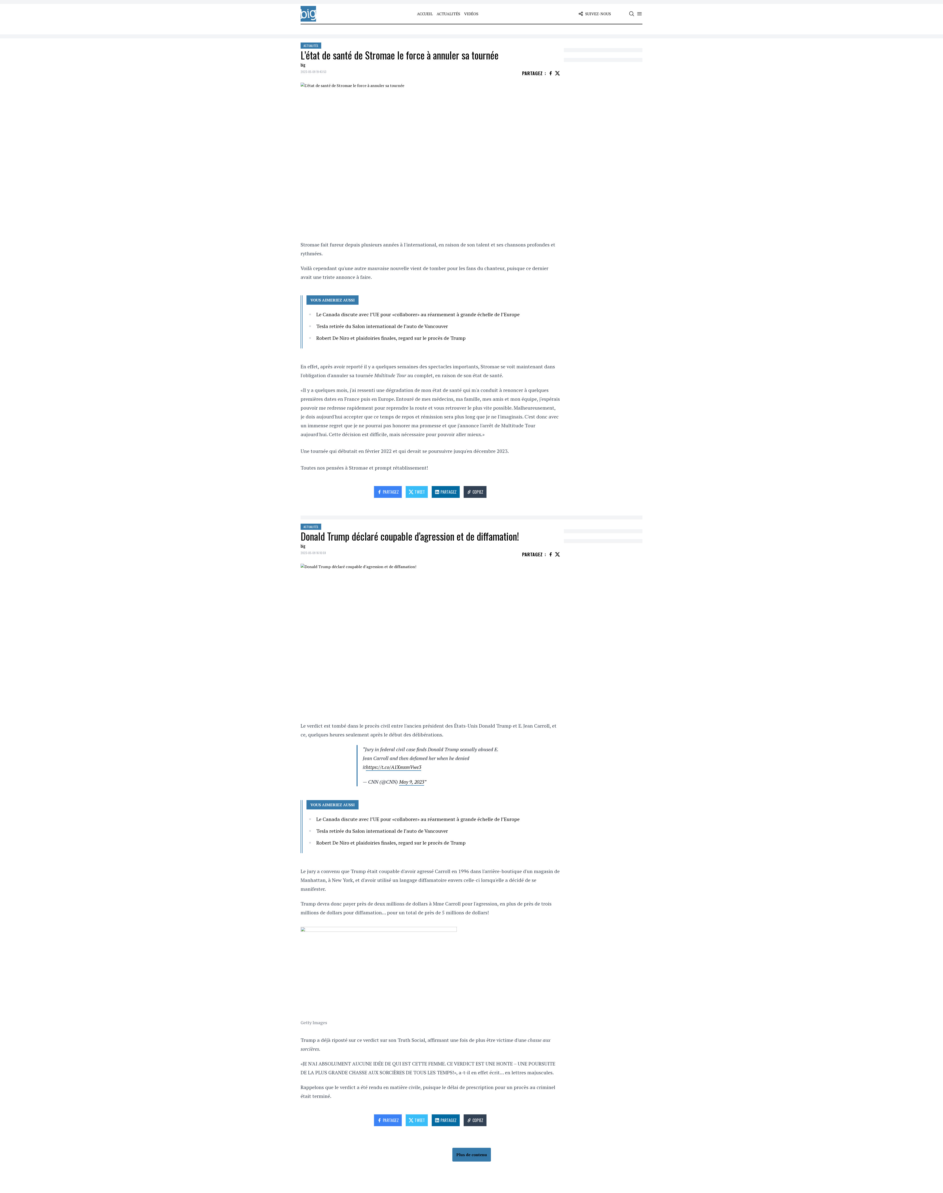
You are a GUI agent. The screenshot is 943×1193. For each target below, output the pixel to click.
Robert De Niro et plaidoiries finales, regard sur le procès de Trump (391, 338)
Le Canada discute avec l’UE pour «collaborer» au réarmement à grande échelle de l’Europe (418, 314)
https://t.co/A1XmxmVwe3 (393, 767)
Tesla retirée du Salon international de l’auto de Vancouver (382, 326)
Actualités (448, 13)
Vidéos (471, 13)
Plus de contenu (471, 1154)
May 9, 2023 (411, 781)
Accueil (425, 13)
